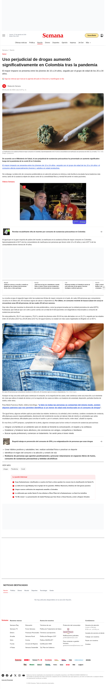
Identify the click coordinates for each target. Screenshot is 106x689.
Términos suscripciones (47, 632)
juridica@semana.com (70, 637)
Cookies (88, 644)
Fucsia (12, 644)
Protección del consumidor (71, 625)
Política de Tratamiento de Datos (50, 629)
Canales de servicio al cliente (94, 633)
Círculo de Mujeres (31, 644)
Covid (23, 469)
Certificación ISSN (46, 644)
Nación (12, 50)
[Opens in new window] (7, 675)
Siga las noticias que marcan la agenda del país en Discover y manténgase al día (34, 79)
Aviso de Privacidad (9, 680)
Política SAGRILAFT (46, 640)
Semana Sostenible (31, 647)
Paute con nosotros (91, 640)
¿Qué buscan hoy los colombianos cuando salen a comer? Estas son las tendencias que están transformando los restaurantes (46, 286)
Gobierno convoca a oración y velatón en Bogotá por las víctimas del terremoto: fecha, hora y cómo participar (16, 286)
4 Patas (12, 647)
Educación (28, 625)
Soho (11, 640)
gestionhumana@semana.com (73, 645)
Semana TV (14, 629)
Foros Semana (30, 629)
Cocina (27, 640)
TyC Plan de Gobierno (47, 647)
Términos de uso (45, 625)
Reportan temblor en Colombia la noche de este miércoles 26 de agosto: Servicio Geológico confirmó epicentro (77, 286)
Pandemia (14, 469)
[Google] (3, 675)
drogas (5, 469)
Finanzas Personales (32, 632)
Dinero (12, 632)
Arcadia (12, 636)
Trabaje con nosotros (92, 637)
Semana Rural (30, 636)
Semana (5, 50)
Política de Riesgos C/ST (48, 636)
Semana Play (14, 625)
